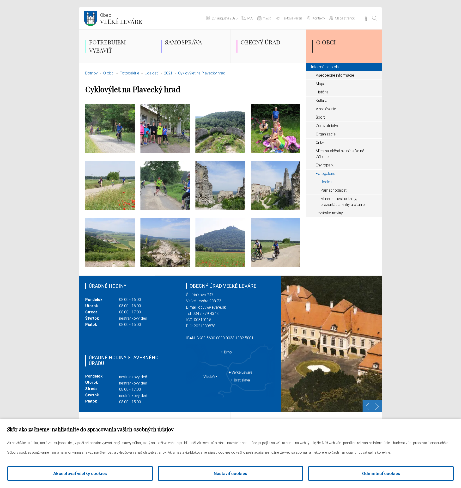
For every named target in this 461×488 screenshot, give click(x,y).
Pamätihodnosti (334, 190)
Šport (320, 117)
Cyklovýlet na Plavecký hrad (201, 73)
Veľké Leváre (121, 18)
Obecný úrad (260, 42)
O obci (326, 42)
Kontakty (318, 18)
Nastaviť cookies (230, 473)
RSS (250, 18)
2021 (168, 73)
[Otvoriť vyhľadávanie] (374, 18)
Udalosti (151, 73)
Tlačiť (267, 18)
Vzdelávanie (326, 109)
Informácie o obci (326, 67)
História (322, 92)
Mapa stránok (345, 18)
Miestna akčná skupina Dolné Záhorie (340, 154)
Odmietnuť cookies (381, 473)
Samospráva (183, 42)
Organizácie (326, 134)
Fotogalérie (129, 73)
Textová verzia (292, 18)
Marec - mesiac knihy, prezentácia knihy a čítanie (343, 201)
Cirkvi (320, 142)
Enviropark (325, 165)
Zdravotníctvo (328, 125)
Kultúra (321, 100)
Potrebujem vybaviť (107, 46)
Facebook (366, 18)
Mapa (320, 83)
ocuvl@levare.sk (212, 307)
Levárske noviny (329, 213)
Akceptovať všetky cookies (80, 473)
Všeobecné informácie (335, 75)
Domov (91, 73)
